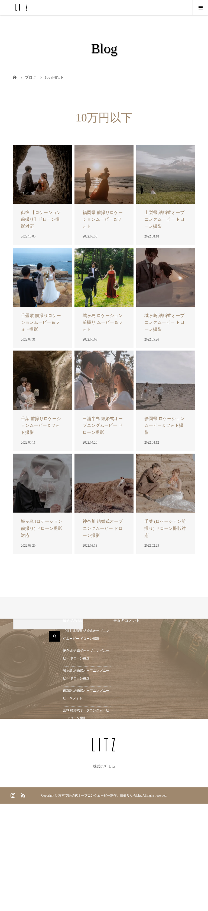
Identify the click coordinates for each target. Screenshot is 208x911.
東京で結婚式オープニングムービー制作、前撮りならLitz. (100, 795)
